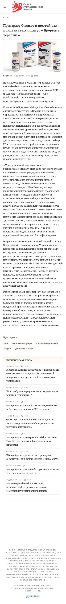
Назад (6, 17)
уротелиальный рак (24, 349)
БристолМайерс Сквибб (47, 343)
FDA (6, 343)
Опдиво (7, 349)
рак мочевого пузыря (22, 343)
